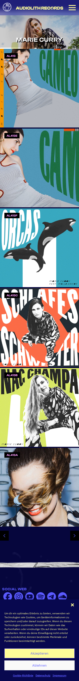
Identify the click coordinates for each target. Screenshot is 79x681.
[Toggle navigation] (72, 8)
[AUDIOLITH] (39, 8)
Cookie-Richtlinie (23, 675)
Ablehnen (39, 665)
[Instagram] (18, 596)
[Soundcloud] (62, 596)
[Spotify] (40, 596)
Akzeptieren (39, 653)
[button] (72, 605)
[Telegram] (51, 596)
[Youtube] (29, 596)
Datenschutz (43, 675)
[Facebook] (7, 596)
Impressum (59, 675)
